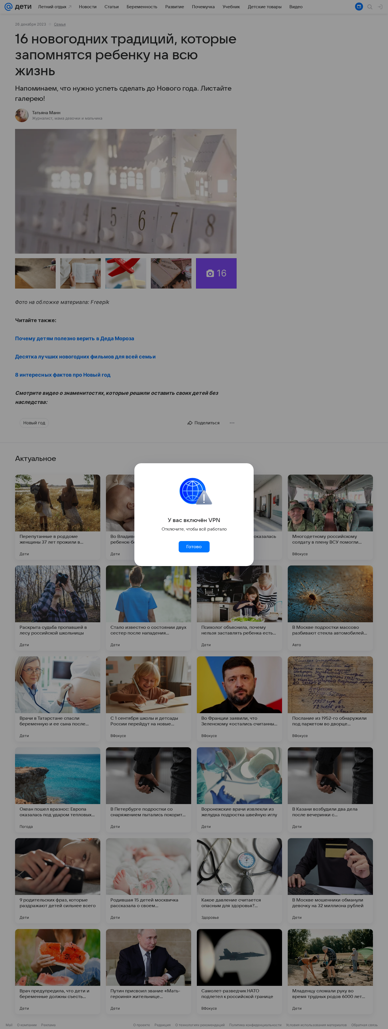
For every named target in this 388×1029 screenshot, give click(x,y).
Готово (194, 546)
